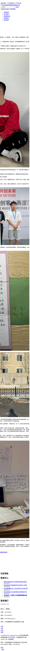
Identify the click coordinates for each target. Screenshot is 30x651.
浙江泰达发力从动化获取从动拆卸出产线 (15, 592)
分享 (2, 626)
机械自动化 (7, 16)
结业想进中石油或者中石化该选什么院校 (15, 585)
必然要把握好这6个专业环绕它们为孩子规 (16, 588)
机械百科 (6, 18)
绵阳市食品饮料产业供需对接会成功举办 (15, 581)
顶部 (2, 632)
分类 (2, 630)
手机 (2, 628)
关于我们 (6, 14)
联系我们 (6, 20)
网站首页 (6, 12)
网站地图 (11, 639)
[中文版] (9, 3)
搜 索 (17, 7)
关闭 (2, 649)
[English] (18, 3)
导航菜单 (12, 9)
